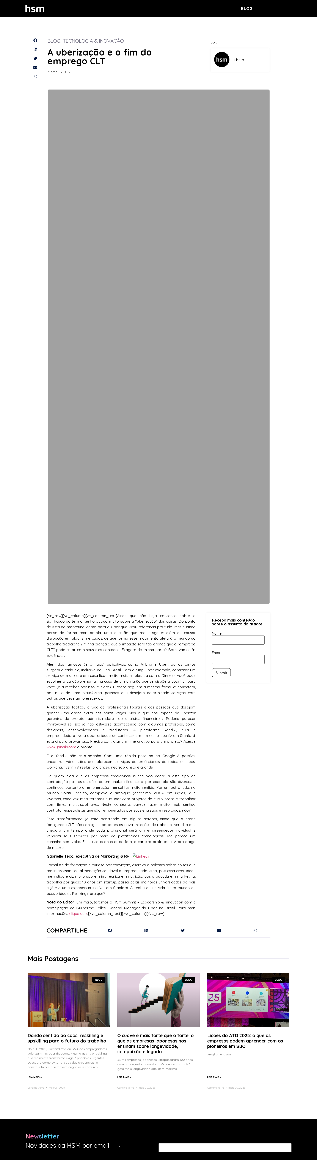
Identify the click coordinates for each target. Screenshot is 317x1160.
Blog (247, 8)
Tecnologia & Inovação (93, 40)
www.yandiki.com (61, 746)
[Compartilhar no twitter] (35, 58)
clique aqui (78, 913)
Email (216, 652)
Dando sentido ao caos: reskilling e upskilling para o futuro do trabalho (67, 1038)
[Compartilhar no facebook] (35, 40)
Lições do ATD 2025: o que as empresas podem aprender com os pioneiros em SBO (245, 1041)
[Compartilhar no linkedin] (35, 49)
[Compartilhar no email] (35, 67)
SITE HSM (284, 8)
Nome (216, 633)
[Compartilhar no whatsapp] (35, 76)
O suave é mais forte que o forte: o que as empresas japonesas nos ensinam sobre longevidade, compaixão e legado (155, 1044)
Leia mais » (35, 1077)
